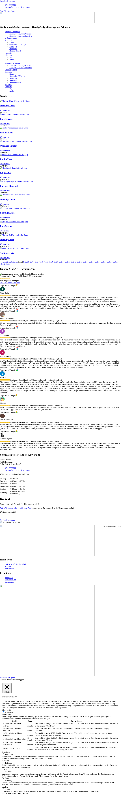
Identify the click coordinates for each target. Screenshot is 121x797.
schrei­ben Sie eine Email (23, 508)
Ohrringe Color (7, 199)
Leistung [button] (5, 761)
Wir (10, 57)
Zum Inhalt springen (7, 1)
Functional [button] (6, 752)
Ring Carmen (6, 119)
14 (85, 262)
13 (79, 262)
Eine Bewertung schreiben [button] (10, 283)
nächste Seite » (5, 264)
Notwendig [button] (6, 710)
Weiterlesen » (5, 110)
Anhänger (13, 47)
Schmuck (8, 40)
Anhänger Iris (7, 253)
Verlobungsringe (11, 38)
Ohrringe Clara (7, 105)
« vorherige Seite (6, 262)
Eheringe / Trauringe (12, 32)
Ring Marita (6, 226)
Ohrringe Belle (7, 239)
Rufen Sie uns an (6, 508)
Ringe (11, 42)
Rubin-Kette (6, 159)
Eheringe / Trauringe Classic (20, 34)
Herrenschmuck (15, 51)
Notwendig (9, 712)
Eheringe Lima (7, 213)
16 (97, 262)
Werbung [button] (5, 778)
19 (116, 262)
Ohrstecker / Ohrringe (17, 44)
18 (109, 262)
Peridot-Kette (6, 132)
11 (67, 262)
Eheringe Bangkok (9, 186)
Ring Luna (5, 172)
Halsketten (13, 49)
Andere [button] (5, 787)
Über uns (8, 55)
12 (73, 262)
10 (61, 262)
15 (91, 262)
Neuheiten (8, 53)
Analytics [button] (5, 769)
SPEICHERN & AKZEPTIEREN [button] (15, 794)
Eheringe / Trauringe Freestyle (20, 36)
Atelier (12, 59)
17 (103, 262)
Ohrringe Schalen (8, 146)
